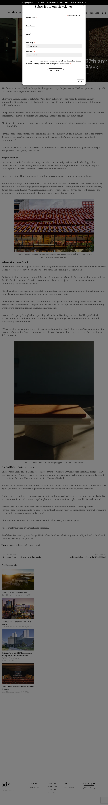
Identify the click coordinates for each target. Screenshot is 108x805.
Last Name (30, 26)
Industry (30, 42)
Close (80, 81)
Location (30, 51)
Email (29, 34)
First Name (31, 18)
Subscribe (55, 70)
